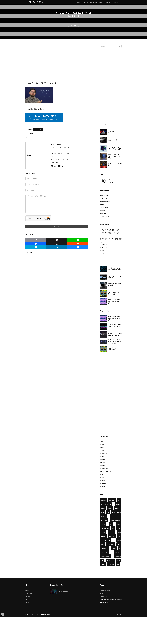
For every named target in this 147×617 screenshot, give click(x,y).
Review (103, 480)
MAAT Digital (103, 213)
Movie (103, 447)
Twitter (55, 166)
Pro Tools (103, 516)
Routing (103, 564)
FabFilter (118, 504)
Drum (119, 544)
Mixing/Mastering (105, 590)
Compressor (112, 500)
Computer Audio (105, 468)
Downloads (93, 2)
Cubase (103, 532)
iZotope (110, 508)
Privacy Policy (104, 596)
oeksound (102, 210)
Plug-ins (103, 483)
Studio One (112, 536)
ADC (119, 532)
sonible (102, 204)
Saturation (118, 552)
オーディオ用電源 (106, 504)
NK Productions (34, 2)
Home (78, 2)
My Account (108, 2)
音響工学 (111, 532)
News (102, 442)
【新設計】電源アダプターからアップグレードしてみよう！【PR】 (115, 156)
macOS (103, 524)
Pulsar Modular (104, 207)
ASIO (119, 536)
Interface (103, 465)
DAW (102, 474)
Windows (103, 536)
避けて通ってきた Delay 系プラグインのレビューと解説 (115, 341)
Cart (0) (116, 2)
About (27, 590)
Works (103, 459)
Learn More (73, 25)
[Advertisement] (111, 74)
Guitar (119, 560)
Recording (104, 453)
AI (120, 548)
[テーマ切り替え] (2, 614)
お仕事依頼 (111, 132)
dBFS (102, 544)
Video (27, 602)
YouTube (63, 166)
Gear (102, 444)
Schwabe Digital (104, 216)
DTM (102, 477)
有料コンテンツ (106, 471)
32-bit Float (104, 520)
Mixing (103, 462)
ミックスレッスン (113, 140)
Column (103, 486)
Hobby (103, 456)
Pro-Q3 (114, 548)
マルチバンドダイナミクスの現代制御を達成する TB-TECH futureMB (115, 326)
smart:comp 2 (110, 544)
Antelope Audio (104, 196)
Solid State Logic (105, 556)
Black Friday (104, 552)
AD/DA (119, 528)
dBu (102, 560)
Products (85, 2)
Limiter (119, 524)
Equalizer (118, 508)
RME (108, 512)
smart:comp (111, 564)
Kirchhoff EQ (104, 548)
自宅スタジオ (110, 560)
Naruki (36, 614)
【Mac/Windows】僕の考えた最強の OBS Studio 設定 (115, 285)
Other (102, 451)
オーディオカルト (116, 516)
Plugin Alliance (104, 199)
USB (113, 528)
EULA (101, 593)
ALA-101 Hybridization (64, 591)
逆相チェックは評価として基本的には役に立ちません (115, 301)
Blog (100, 2)
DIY (118, 564)
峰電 (111, 524)
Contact (27, 596)
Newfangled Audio (105, 201)
